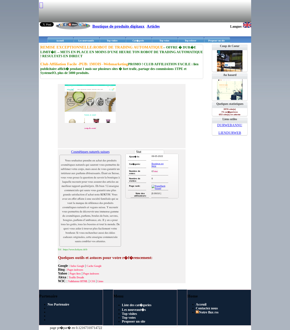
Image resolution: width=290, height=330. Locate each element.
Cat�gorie (138, 40)
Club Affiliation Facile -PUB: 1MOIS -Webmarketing (84, 64)
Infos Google (77, 266)
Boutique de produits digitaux (118, 26)
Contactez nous (207, 308)
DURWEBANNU (229, 125)
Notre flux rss (208, 312)
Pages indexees (75, 269)
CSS (92, 281)
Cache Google (94, 266)
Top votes (164, 40)
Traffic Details (76, 277)
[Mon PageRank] (160, 188)
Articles (153, 26)
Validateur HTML (78, 281)
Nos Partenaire (58, 304)
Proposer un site (216, 40)
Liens (100, 281)
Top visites (112, 40)
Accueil (60, 40)
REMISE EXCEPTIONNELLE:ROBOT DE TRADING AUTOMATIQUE (101, 47)
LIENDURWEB (229, 133)
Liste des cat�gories (136, 305)
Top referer (190, 40)
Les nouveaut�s (134, 310)
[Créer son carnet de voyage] (229, 99)
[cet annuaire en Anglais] (247, 26)
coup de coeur (90, 128)
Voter (155, 171)
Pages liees (75, 273)
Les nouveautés (86, 40)
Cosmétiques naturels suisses (90, 152)
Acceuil (201, 304)
